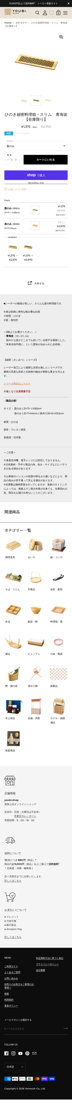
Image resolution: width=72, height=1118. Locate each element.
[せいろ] (36, 545)
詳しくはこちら (12, 880)
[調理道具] (13, 545)
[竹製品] (36, 577)
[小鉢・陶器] (58, 642)
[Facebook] (6, 1053)
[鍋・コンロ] (58, 545)
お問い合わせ (11, 978)
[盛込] (13, 642)
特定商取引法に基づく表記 (49, 958)
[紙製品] (58, 674)
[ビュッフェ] (36, 642)
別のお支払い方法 (36, 183)
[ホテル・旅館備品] (58, 706)
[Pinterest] (27, 1053)
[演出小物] (36, 674)
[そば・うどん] (13, 577)
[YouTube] (20, 1053)
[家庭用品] (13, 739)
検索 (6, 993)
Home (8, 22)
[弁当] (13, 610)
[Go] (65, 1030)
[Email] (34, 1053)
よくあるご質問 (12, 972)
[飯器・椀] (36, 610)
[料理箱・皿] (58, 610)
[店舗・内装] (36, 706)
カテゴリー (21, 22)
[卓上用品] (13, 706)
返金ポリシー (11, 1005)
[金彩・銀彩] (58, 577)
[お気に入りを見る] (51, 12)
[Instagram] (13, 1053)
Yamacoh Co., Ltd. (35, 1088)
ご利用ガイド (11, 966)
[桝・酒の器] (13, 674)
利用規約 (8, 999)
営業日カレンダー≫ (25, 816)
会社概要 (40, 970)
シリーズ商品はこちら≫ (17, 383)
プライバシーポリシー (47, 964)
